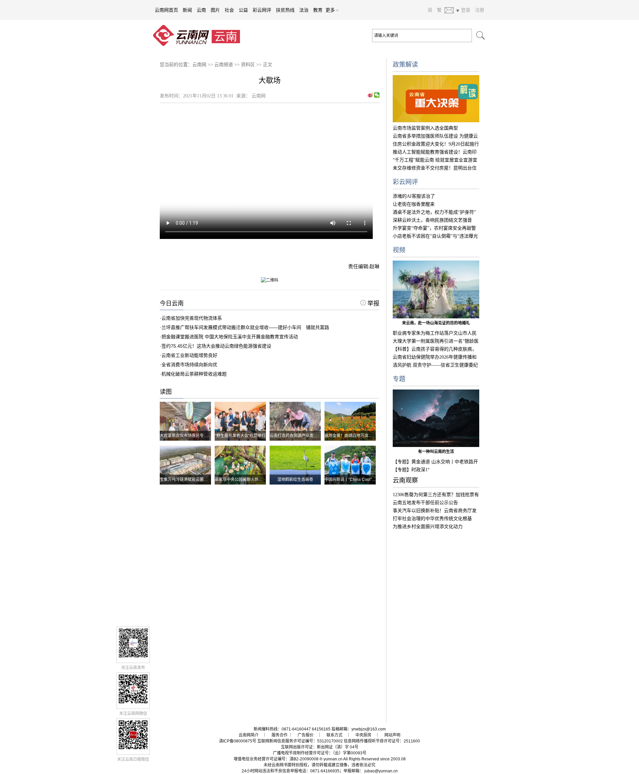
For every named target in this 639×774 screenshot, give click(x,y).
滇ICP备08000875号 (237, 741)
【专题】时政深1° (411, 469)
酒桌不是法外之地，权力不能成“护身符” (434, 212)
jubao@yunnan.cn (381, 771)
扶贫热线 (285, 10)
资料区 (248, 64)
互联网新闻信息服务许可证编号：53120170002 (300, 741)
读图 (166, 391)
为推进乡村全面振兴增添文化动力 (428, 526)
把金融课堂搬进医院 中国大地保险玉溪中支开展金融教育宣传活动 (229, 336)
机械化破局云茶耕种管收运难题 (194, 374)
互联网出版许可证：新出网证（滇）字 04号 (319, 747)
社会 (229, 10)
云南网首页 (166, 10)
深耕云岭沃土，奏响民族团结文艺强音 (432, 220)
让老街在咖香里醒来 (414, 204)
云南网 (199, 64)
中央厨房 (363, 735)
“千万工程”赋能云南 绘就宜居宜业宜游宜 (435, 160)
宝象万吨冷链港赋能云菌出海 (186, 479)
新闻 (187, 10)
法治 (304, 10)
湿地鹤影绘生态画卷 (295, 479)
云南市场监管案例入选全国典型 (425, 128)
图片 (215, 10)
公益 (243, 10)
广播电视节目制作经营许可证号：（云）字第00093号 (319, 753)
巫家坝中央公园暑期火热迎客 (241, 479)
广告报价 (306, 735)
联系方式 (334, 735)
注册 (479, 10)
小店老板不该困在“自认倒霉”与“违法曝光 (435, 236)
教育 (317, 10)
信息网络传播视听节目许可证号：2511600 (382, 741)
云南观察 (405, 480)
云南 (201, 10)
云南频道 (223, 64)
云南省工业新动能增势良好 (189, 355)
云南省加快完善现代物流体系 (191, 318)
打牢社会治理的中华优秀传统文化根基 (432, 518)
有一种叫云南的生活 (436, 451)
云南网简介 (249, 735)
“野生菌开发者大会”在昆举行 (240, 435)
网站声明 (392, 735)
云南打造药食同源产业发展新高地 (299, 435)
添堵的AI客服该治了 (414, 196)
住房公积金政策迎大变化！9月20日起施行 (436, 144)
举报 (372, 303)
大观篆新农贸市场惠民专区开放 (188, 435)
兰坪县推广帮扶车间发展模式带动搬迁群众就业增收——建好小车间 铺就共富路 (245, 327)
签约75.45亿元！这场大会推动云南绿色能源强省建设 (216, 346)
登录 (465, 10)
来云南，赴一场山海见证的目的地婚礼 (436, 323)
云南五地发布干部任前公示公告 (425, 502)
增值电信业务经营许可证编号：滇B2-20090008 (276, 759)
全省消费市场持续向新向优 (189, 364)
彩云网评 (262, 10)
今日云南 (172, 303)
